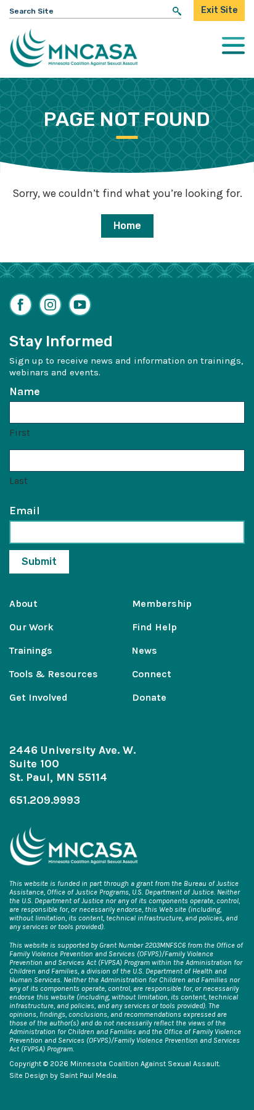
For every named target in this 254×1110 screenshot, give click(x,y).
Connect (151, 674)
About (23, 603)
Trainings (30, 650)
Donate (149, 697)
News (144, 650)
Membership (162, 603)
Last (18, 480)
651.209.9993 (44, 800)
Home (127, 226)
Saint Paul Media (88, 1075)
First (19, 432)
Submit (39, 561)
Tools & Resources (53, 674)
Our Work (31, 627)
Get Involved (38, 697)
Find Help (154, 627)
